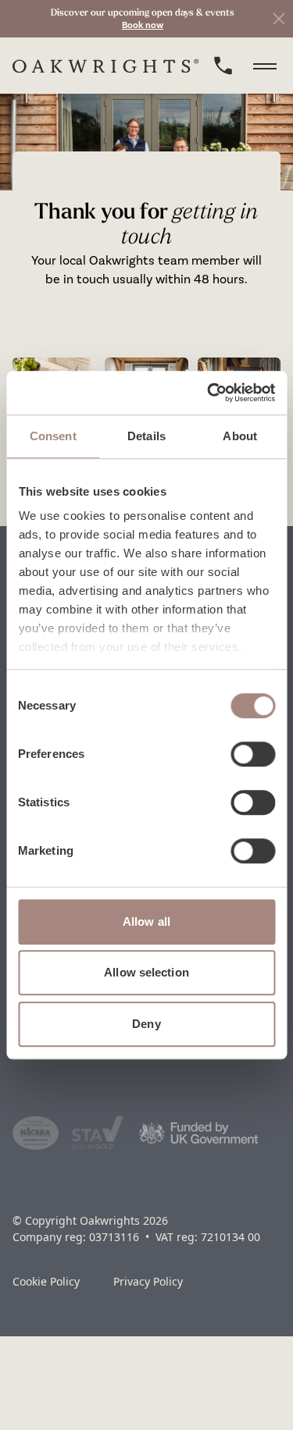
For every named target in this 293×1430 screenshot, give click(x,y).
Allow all (146, 921)
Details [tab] (146, 436)
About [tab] (240, 436)
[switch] (252, 754)
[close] (279, 18)
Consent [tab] (53, 436)
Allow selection (146, 972)
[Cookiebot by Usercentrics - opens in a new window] (208, 392)
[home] (106, 66)
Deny (146, 1023)
